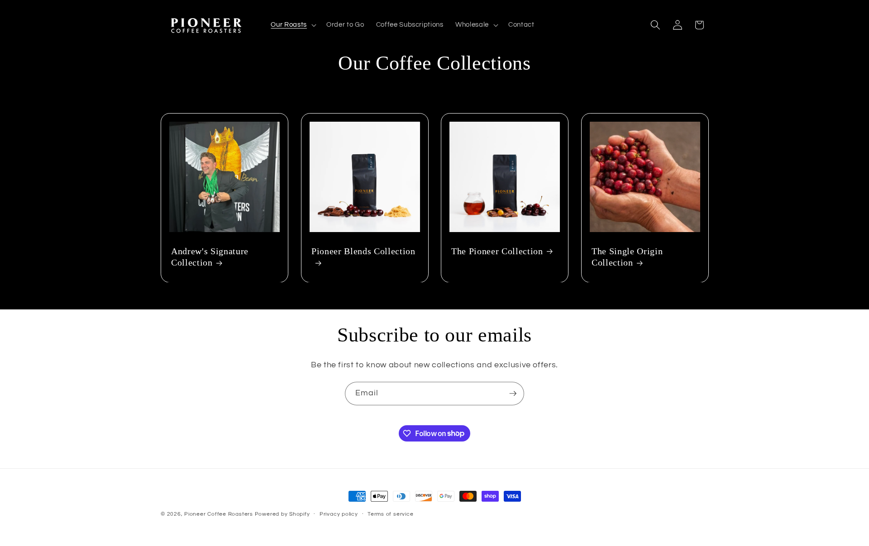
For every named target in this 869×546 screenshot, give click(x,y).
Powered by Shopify (282, 514)
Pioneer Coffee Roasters (218, 514)
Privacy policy (339, 514)
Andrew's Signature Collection (209, 256)
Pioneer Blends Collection (363, 251)
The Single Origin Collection (627, 256)
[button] (292, 24)
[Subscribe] (513, 393)
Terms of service (390, 514)
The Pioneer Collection (497, 251)
